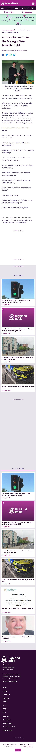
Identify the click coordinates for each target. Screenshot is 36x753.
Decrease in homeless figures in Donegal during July (17, 609)
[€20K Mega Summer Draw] (10, 19)
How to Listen (7, 723)
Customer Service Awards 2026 (24, 17)
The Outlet (18, 24)
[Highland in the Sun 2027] (27, 19)
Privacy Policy (7, 730)
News (3, 8)
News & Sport (10, 30)
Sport (9, 8)
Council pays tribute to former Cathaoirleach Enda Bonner (17, 638)
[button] (3, 54)
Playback (25, 8)
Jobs (4, 712)
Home (3, 30)
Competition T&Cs (9, 727)
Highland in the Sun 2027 (26, 21)
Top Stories (10, 50)
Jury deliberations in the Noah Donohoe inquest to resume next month (17, 358)
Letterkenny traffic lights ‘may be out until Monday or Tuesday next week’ (16, 301)
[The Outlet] (18, 23)
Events (33, 8)
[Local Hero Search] (7, 16)
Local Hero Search (7, 17)
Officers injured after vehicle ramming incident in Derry (18, 387)
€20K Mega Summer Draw (10, 21)
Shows (5, 705)
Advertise (6, 716)
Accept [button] (18, 750)
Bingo (5, 709)
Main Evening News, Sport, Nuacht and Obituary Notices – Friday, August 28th (17, 330)
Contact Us (7, 720)
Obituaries (16, 8)
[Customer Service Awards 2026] (24, 16)
